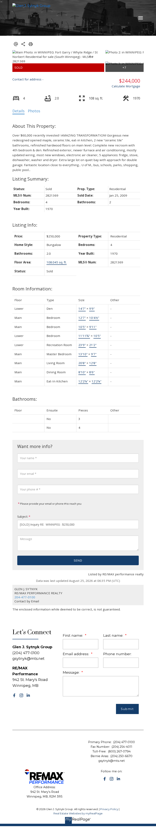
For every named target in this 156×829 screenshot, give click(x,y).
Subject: (22, 516)
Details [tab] (18, 110)
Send (78, 560)
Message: (71, 672)
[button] (14, 695)
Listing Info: (24, 225)
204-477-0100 (24, 597)
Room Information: (32, 289)
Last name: (113, 635)
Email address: (76, 654)
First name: (73, 635)
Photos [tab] (34, 110)
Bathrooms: (24, 399)
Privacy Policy (109, 809)
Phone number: (117, 654)
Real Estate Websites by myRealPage (78, 813)
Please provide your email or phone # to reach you (50, 503)
